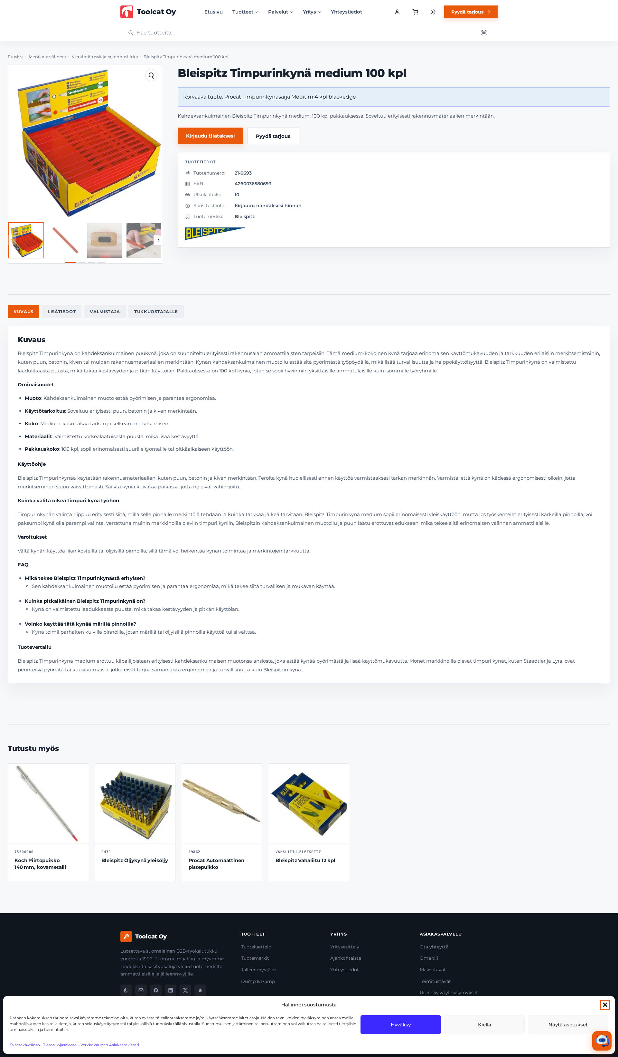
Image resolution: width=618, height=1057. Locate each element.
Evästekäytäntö (25, 1045)
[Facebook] (156, 990)
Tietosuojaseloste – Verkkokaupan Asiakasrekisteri (91, 1045)
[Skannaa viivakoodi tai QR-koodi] (484, 32)
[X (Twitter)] (185, 990)
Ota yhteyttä (434, 947)
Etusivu (213, 12)
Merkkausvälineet (47, 56)
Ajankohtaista (345, 958)
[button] (605, 1005)
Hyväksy (401, 1025)
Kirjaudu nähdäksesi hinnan (268, 205)
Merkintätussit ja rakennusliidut (104, 56)
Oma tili (429, 958)
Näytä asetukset (568, 1025)
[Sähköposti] (141, 990)
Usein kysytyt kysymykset (449, 992)
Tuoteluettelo (256, 947)
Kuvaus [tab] (23, 311)
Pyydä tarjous (467, 12)
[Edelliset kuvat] (11, 240)
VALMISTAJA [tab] (105, 311)
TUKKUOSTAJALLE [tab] (156, 311)
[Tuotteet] (415, 12)
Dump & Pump (258, 981)
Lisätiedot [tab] (62, 311)
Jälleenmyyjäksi (258, 970)
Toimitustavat (435, 981)
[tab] (70, 262)
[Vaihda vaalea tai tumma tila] (433, 12)
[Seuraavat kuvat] (159, 240)
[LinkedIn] (170, 990)
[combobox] (305, 33)
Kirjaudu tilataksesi (210, 136)
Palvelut (278, 12)
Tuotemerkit (255, 958)
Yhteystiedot (346, 12)
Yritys (309, 12)
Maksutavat (433, 970)
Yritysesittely (344, 947)
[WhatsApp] (126, 990)
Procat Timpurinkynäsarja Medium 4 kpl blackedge (290, 97)
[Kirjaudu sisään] (397, 12)
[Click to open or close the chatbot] (602, 1041)
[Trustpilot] (200, 990)
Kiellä (484, 1025)
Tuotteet (242, 12)
